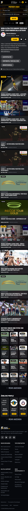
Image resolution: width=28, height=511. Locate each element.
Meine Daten (18, 479)
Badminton (17, 462)
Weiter (14, 18)
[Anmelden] (23, 2)
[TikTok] (10, 437)
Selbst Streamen (5, 452)
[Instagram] (2, 437)
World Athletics (11, 33)
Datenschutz (3, 502)
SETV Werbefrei (5, 449)
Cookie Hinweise (4, 505)
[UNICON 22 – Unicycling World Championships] (23, 402)
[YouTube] (6, 437)
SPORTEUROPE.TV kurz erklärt (6, 473)
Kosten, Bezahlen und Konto (6, 477)
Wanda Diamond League (4, 409)
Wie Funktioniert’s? (5, 446)
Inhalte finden (4, 484)
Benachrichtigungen (20, 482)
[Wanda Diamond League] (4, 402)
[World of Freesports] (14, 402)
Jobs (2, 464)
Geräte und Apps (5, 481)
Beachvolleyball (19, 454)
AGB (11, 505)
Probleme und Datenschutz (4, 487)
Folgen (15, 39)
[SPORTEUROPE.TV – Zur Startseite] (2, 2)
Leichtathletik (18, 457)
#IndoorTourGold (14, 49)
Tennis (16, 449)
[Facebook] (14, 437)
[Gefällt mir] (21, 39)
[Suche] (20, 2)
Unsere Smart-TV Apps (6, 461)
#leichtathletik (5, 49)
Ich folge (17, 477)
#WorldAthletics (5, 51)
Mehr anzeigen (15, 388)
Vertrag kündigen (5, 495)
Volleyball (17, 459)
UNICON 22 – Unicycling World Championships (23, 409)
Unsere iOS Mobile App (6, 454)
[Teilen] (25, 39)
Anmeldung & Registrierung (18, 485)
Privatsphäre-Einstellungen (14, 502)
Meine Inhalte (18, 474)
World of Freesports (14, 409)
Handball (17, 452)
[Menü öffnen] (25, 2)
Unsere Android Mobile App (6, 457)
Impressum (15, 505)
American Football (19, 446)
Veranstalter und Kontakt (5, 491)
